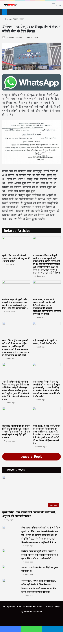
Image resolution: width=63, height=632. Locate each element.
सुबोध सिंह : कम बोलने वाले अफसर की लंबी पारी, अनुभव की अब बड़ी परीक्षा (16, 258)
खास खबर (19, 19)
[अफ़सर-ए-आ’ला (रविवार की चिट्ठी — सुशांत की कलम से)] (10, 571)
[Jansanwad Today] (9, 4)
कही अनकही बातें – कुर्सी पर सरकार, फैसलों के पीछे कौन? (45, 342)
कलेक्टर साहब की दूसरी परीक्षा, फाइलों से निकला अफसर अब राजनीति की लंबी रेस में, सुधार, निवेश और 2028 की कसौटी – (15, 303)
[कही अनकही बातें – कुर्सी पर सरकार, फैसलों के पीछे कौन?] (47, 330)
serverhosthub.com (33, 611)
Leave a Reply (31, 456)
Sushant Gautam (14, 38)
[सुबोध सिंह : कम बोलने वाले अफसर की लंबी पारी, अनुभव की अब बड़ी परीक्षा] (16, 244)
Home (8, 19)
